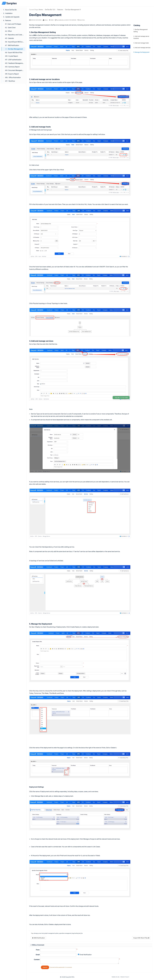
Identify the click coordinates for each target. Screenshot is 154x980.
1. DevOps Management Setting (141, 30)
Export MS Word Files (15, 52)
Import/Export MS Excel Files (17, 42)
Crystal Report (13, 56)
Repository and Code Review (17, 35)
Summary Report (14, 67)
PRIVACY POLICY (124, 977)
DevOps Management (15, 49)
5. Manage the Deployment (141, 52)
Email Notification (86, 954)
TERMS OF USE (115, 977)
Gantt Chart (12, 27)
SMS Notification (13, 45)
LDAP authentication (14, 59)
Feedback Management (16, 63)
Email (38, 954)
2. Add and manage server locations (141, 37)
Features (60, 9)
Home (41, 9)
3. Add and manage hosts (141, 43)
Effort (10, 31)
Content (37, 959)
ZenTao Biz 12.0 (50, 9)
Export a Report (13, 74)
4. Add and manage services (142, 47)
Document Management (16, 70)
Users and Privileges (14, 24)
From (38, 950)
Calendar (11, 38)
